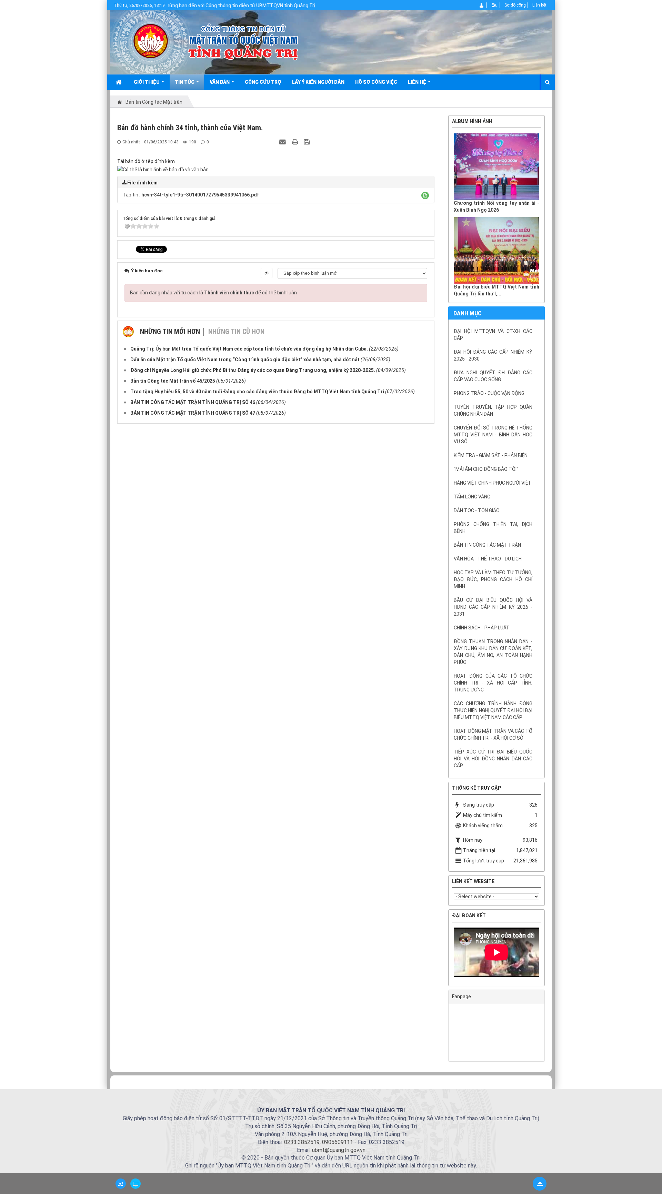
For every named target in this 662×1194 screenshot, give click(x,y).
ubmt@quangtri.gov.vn (338, 1150)
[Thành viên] (482, 5)
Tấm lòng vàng (472, 496)
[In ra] (296, 141)
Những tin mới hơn (170, 331)
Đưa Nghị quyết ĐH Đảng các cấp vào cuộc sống (493, 376)
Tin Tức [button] (185, 82)
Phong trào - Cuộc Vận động (489, 393)
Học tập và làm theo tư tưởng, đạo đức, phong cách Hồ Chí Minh (493, 579)
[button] (425, 195)
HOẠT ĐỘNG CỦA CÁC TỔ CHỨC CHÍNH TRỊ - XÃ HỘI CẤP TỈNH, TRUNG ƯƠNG (493, 682)
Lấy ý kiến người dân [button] (318, 82)
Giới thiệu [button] (147, 82)
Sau (562, 590)
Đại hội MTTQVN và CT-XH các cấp (493, 334)
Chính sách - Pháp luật (482, 627)
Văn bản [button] (220, 82)
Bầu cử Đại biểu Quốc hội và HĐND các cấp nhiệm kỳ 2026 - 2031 (493, 607)
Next (549, 954)
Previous (443, 954)
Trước (431, 590)
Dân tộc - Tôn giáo (477, 510)
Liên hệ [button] (417, 82)
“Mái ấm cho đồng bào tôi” (486, 469)
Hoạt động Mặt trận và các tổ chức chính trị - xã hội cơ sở (493, 734)
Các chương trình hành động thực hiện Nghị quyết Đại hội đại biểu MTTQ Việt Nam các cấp (493, 710)
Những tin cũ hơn (236, 331)
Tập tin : (191, 195)
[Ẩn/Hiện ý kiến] (266, 273)
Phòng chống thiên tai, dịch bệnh (493, 528)
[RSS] (494, 5)
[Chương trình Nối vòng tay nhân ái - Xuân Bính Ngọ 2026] (496, 166)
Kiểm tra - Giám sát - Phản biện (491, 455)
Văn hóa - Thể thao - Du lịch (488, 558)
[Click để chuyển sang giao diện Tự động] (121, 1183)
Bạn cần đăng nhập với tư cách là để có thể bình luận (213, 292)
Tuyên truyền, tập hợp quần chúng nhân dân (493, 410)
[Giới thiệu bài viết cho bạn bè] (283, 141)
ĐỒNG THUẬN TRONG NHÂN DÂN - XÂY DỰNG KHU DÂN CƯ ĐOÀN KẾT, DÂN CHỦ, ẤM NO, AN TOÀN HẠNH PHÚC (493, 652)
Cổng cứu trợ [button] (263, 82)
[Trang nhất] (119, 82)
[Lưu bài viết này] (307, 141)
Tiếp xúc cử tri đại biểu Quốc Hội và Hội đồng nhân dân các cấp (493, 758)
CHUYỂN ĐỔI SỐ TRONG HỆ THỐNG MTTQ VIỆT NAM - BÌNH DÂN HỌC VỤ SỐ (493, 434)
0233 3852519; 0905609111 (318, 1142)
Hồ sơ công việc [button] (376, 82)
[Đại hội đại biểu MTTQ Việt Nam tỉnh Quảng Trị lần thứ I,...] (496, 250)
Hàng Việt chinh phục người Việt (492, 483)
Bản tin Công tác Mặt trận (487, 545)
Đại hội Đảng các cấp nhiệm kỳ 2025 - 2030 (493, 355)
